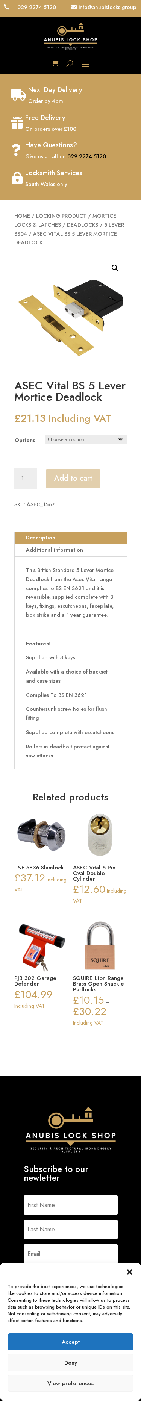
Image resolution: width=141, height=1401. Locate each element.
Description (40, 537)
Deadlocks (82, 225)
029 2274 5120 (86, 156)
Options (25, 440)
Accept (71, 1342)
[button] (129, 1272)
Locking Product (61, 216)
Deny (70, 1363)
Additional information (54, 550)
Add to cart (73, 478)
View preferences (70, 1383)
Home (22, 216)
